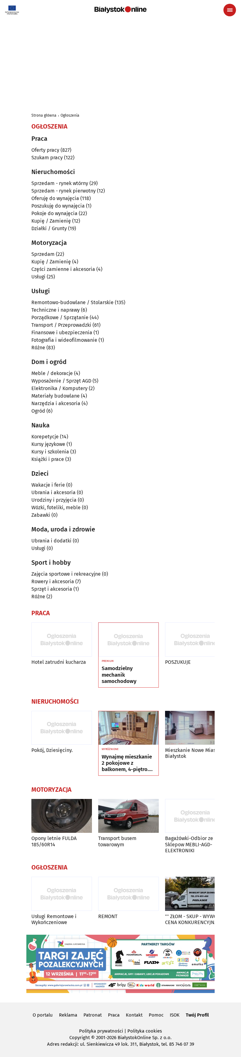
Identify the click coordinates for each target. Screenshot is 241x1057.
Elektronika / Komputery (59, 388)
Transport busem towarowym (117, 841)
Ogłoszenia (70, 115)
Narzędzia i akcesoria (55, 403)
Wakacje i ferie (48, 485)
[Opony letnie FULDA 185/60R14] (61, 816)
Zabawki (40, 515)
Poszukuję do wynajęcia (58, 206)
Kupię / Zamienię (51, 221)
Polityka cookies (144, 1031)
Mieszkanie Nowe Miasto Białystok (192, 753)
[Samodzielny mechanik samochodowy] (128, 640)
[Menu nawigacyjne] (229, 10)
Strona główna (43, 115)
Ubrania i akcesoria (53, 492)
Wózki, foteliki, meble (56, 507)
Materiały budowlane (55, 396)
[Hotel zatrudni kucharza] (61, 639)
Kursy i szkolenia (50, 452)
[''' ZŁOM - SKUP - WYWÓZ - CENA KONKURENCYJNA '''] (195, 894)
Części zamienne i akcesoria (63, 269)
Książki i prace (47, 459)
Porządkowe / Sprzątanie (59, 317)
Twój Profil (197, 1015)
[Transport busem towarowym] (128, 816)
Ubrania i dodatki (51, 541)
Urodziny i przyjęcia (54, 500)
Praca (114, 1015)
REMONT (107, 916)
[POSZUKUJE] (195, 639)
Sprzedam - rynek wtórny (59, 183)
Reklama (68, 1015)
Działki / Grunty (49, 228)
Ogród (38, 411)
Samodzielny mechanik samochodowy (119, 674)
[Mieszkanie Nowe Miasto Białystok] (195, 728)
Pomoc (156, 1015)
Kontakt (134, 1015)
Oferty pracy (45, 150)
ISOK (174, 1015)
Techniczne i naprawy (55, 310)
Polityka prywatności (101, 1031)
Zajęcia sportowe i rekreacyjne (66, 574)
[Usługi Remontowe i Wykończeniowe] (61, 894)
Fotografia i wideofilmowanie (64, 340)
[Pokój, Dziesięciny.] (61, 728)
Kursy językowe (48, 444)
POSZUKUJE (178, 662)
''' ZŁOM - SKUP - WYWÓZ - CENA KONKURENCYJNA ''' (194, 919)
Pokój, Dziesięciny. (52, 750)
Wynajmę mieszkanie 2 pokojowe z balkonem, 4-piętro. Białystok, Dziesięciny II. (128, 763)
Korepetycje (45, 437)
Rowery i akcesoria (52, 581)
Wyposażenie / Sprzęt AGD (61, 381)
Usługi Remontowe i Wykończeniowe (54, 919)
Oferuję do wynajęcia (55, 198)
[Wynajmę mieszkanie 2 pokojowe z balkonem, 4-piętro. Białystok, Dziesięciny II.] (128, 728)
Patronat (92, 1015)
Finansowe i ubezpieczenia (61, 333)
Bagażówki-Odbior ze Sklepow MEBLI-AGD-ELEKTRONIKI (189, 844)
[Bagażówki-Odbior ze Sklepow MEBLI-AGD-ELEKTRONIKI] (195, 816)
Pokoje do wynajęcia (54, 213)
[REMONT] (128, 894)
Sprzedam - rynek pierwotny (63, 191)
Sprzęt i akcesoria (51, 589)
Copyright (79, 1037)
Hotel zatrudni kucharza (58, 662)
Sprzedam (43, 254)
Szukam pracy (47, 158)
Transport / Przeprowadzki (61, 325)
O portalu (43, 1015)
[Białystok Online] (120, 9)
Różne (38, 348)
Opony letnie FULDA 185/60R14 (54, 841)
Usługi (38, 277)
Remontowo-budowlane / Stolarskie (72, 302)
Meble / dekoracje (52, 373)
